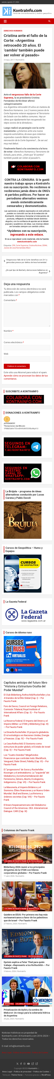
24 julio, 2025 (9, 1019)
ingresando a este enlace (26, 234)
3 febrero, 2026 (10, 971)
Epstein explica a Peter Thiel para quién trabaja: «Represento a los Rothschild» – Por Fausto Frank (27, 965)
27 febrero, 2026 (10, 924)
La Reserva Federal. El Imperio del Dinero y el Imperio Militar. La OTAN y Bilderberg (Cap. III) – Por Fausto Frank (26, 723)
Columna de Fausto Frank (15, 861)
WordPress (46, 1075)
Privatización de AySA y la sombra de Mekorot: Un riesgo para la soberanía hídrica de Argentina (27, 1012)
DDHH (44, 245)
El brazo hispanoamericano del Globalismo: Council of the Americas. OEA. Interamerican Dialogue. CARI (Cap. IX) (26, 808)
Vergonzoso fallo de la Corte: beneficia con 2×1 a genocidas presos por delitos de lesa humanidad (26, 261)
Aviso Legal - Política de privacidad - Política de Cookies (25, 1052)
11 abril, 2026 (9, 876)
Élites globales (35, 861)
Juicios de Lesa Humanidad (14, 248)
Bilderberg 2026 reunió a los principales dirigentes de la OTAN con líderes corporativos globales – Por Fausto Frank (25, 870)
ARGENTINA (9, 1004)
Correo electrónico (14, 342)
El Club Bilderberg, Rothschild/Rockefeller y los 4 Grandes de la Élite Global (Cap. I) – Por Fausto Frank (27, 697)
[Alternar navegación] (5, 21)
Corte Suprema (22, 245)
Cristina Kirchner (35, 245)
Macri (28, 248)
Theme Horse (16, 1075)
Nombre (8, 331)
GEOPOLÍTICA (34, 909)
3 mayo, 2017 (9, 60)
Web (6, 354)
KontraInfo (20, 60)
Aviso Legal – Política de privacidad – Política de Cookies (25, 1072)
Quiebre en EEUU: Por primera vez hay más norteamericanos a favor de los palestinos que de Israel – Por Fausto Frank (26, 917)
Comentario (10, 300)
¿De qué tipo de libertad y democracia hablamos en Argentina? (27, 271)
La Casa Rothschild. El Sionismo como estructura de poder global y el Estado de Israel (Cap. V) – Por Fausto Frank (27, 746)
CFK (13, 245)
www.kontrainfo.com (27, 241)
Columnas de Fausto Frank (19, 830)
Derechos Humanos (13, 31)
